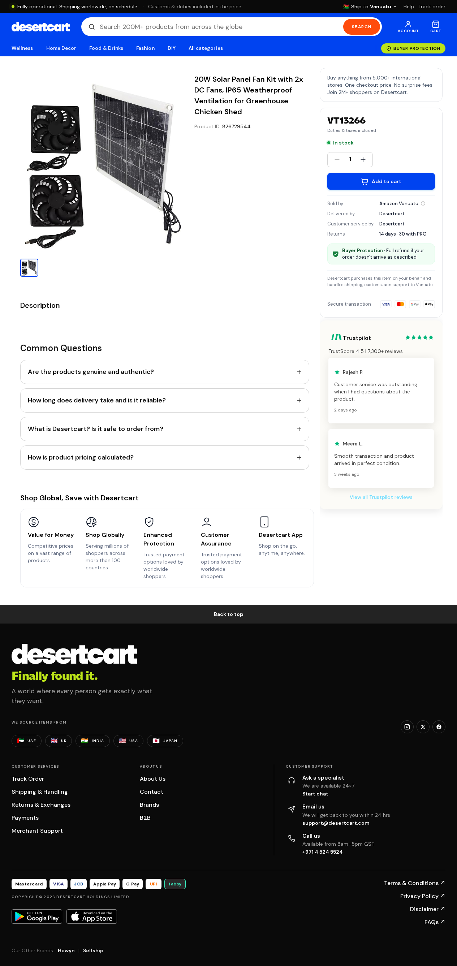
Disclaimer (427, 909)
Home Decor (61, 48)
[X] (423, 726)
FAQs (434, 922)
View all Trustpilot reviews (381, 497)
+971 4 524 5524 (322, 852)
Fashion (145, 48)
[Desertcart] (41, 26)
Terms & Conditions (414, 883)
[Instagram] (407, 726)
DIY (172, 48)
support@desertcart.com (336, 823)
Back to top (228, 614)
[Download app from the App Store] (91, 916)
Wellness (22, 48)
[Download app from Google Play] (37, 916)
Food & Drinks (106, 48)
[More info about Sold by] (423, 203)
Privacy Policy (422, 896)
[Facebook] (438, 726)
